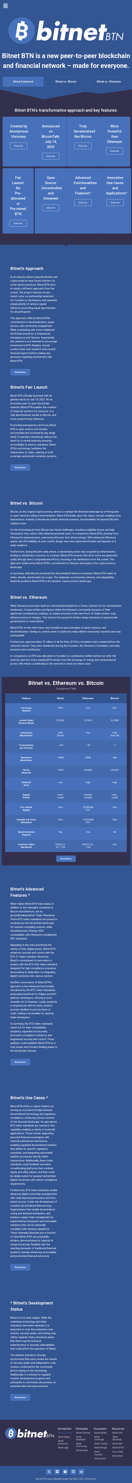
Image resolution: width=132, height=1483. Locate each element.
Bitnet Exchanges (99, 1438)
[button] (5, 6)
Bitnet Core (117, 1433)
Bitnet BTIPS (118, 1447)
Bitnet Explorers (98, 1453)
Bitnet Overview (65, 1433)
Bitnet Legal (63, 1447)
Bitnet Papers (64, 1437)
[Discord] (57, 1472)
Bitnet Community (81, 1445)
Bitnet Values (82, 1450)
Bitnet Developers (81, 1438)
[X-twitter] (49, 1472)
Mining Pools (100, 1458)
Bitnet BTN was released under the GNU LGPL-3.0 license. (66, 1478)
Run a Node (117, 1452)
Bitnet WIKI (117, 1443)
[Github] (73, 1472)
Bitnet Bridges (100, 1447)
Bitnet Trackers (101, 1443)
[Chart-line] (81, 1472)
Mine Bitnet (117, 1456)
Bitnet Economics (63, 1442)
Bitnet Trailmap (83, 1433)
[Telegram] (65, 1472)
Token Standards (117, 1438)
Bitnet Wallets (100, 1433)
